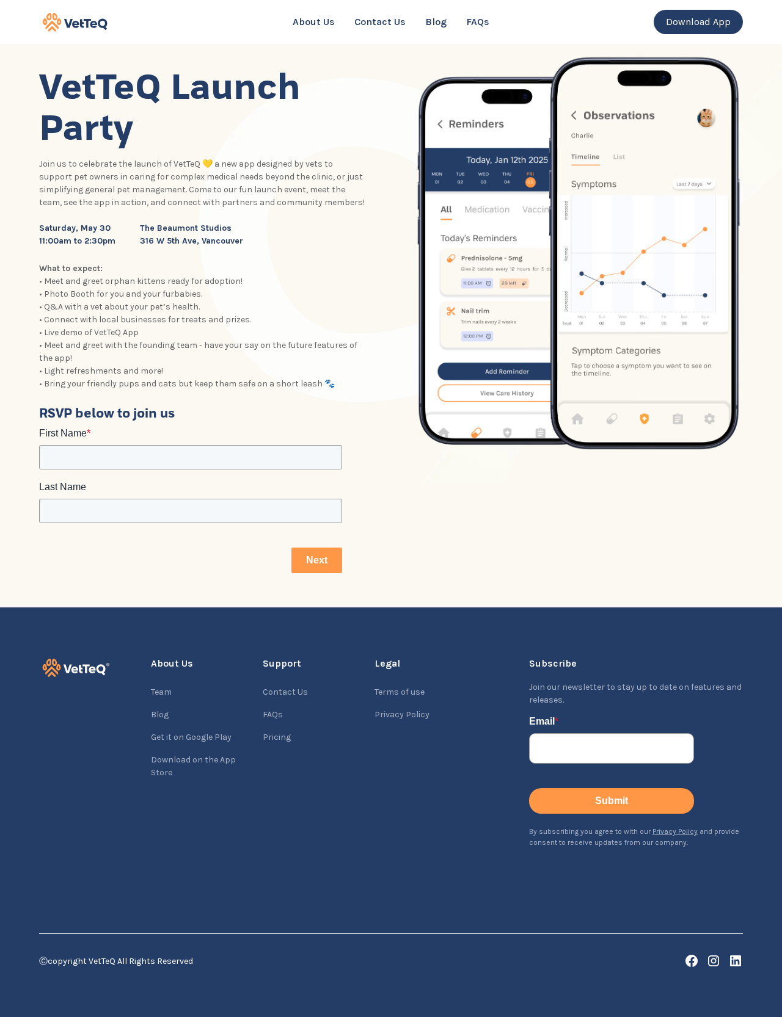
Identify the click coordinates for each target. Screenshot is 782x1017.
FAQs (477, 21)
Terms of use (400, 692)
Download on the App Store (193, 766)
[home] (124, 22)
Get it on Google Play (191, 737)
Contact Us (380, 21)
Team (161, 692)
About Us (314, 21)
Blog (436, 21)
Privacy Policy (402, 714)
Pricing (277, 737)
